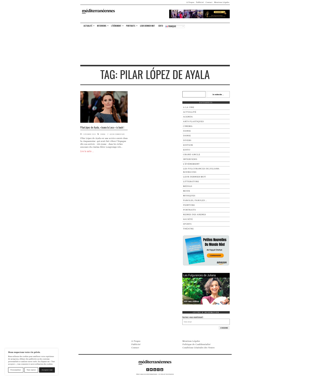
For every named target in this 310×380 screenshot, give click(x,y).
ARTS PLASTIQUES (193, 121)
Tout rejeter (31, 370)
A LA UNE (188, 107)
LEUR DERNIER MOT (147, 26)
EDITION (188, 145)
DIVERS (187, 140)
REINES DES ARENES (194, 214)
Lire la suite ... (87, 151)
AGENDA (188, 116)
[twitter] (151, 369)
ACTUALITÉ (88, 26)
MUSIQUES (189, 195)
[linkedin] (154, 369)
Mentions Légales (221, 2)
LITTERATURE (191, 181)
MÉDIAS (187, 186)
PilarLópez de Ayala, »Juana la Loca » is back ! (102, 127)
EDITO (160, 26)
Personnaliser (15, 370)
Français (172, 26)
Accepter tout (47, 370)
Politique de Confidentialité (196, 344)
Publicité (200, 2)
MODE (186, 191)
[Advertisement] (155, 47)
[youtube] (161, 369)
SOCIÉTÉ (188, 219)
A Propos (190, 2)
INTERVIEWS (101, 26)
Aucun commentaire (117, 134)
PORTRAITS (130, 26)
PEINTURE (189, 205)
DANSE (187, 131)
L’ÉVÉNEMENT (116, 26)
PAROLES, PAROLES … (195, 200)
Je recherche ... (218, 94)
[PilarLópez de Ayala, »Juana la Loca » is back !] (104, 107)
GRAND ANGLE (191, 154)
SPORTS (187, 224)
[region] (31, 361)
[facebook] (147, 369)
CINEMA (102, 134)
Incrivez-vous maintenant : (193, 317)
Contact (208, 2)
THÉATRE (188, 228)
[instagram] (158, 369)
